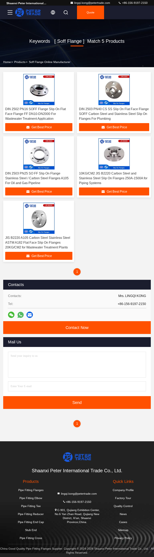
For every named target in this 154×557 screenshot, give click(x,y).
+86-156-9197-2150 (134, 2)
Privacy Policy (123, 538)
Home (7, 62)
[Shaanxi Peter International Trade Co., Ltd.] (28, 12)
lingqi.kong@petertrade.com (92, 2)
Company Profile (123, 490)
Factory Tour (123, 498)
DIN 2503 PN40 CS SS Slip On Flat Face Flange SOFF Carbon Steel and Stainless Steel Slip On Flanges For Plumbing (114, 113)
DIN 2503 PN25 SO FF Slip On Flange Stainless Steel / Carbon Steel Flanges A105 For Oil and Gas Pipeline (37, 178)
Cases (123, 522)
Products (19, 62)
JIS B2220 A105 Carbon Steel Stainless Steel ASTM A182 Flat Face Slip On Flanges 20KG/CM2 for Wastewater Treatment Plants (37, 242)
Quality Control (123, 506)
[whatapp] (20, 315)
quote (90, 12)
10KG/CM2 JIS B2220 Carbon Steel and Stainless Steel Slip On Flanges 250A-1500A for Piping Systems (113, 178)
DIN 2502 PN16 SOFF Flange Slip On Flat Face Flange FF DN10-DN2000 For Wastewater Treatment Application (35, 113)
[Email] (29, 314)
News (123, 514)
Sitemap (123, 530)
